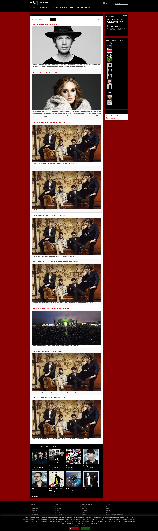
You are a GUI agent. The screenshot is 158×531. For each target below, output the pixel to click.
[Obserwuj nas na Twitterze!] (106, 3)
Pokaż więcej (35, 496)
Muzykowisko (86, 7)
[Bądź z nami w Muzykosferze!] (109, 3)
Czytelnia (63, 7)
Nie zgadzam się (74, 528)
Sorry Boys (86, 488)
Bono (33, 488)
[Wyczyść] (54, 19)
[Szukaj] (51, 19)
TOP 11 (58, 512)
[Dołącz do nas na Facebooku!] (103, 3)
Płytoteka (73, 467)
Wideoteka (56, 491)
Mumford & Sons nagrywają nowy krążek (47, 351)
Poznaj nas (109, 506)
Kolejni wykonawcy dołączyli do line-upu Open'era (50, 308)
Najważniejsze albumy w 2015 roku (44, 72)
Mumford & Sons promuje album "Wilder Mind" (48, 122)
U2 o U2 (51, 466)
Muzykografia (40, 467)
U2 (32, 466)
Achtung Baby (69, 466)
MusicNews (54, 7)
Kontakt (108, 508)
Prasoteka (84, 508)
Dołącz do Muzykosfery (115, 40)
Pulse (67, 488)
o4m (34, 7)
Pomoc (108, 512)
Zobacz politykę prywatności (80, 525)
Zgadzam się (85, 528)
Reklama (108, 510)
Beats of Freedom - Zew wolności (55, 489)
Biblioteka (56, 467)
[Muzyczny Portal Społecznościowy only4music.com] (40, 3)
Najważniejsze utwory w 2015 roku (44, 24)
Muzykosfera (43, 7)
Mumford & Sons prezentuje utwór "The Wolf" (49, 169)
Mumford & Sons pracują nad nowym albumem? (49, 397)
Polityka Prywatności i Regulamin (115, 514)
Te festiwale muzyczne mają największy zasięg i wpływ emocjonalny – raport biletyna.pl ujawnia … (116, 21)
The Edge (86, 466)
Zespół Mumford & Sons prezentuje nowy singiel (49, 215)
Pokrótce (59, 510)
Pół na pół (59, 508)
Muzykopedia (74, 7)
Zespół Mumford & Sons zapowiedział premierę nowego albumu (55, 262)
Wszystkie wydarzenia (110, 118)
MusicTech (59, 514)
